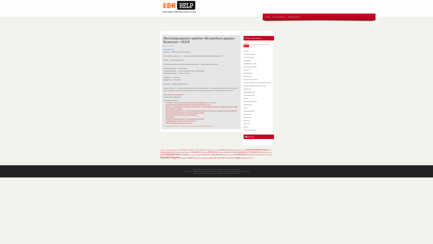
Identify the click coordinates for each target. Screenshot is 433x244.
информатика (172, 154)
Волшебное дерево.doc (176, 95)
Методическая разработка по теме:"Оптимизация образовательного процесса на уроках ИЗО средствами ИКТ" (201, 111)
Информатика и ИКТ (250, 64)
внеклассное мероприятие (236, 152)
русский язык (215, 158)
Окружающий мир (249, 92)
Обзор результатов (294, 17)
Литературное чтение (251, 79)
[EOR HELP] (180, 13)
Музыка (264, 150)
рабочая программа (201, 158)
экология (249, 158)
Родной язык (248, 114)
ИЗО (192, 126)
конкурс (199, 155)
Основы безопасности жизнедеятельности (257, 82)
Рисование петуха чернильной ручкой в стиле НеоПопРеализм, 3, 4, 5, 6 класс (191, 103)
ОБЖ (269, 150)
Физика (246, 98)
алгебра (204, 152)
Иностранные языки (250, 67)
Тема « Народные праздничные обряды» (179, 123)
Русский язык (248, 105)
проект (190, 158)
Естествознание (249, 57)
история (184, 154)
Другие (246, 127)
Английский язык (225, 150)
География (247, 60)
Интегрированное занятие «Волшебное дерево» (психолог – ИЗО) (199, 40)
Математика (247, 76)
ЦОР (200, 152)
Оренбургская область (182, 152)
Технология (247, 117)
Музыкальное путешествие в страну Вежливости (181, 115)
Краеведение (248, 73)
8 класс (203, 150)
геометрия (262, 152)
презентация (169, 157)
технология (230, 158)
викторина (220, 152)
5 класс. (184, 150)
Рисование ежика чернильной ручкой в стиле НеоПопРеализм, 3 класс (188, 105)
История (246, 70)
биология (212, 152)
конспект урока (208, 154)
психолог (210, 126)
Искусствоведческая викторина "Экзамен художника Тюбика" (185, 113)
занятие (188, 126)
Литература (247, 89)
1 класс (179, 150)
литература (239, 154)
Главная (267, 17)
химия (243, 158)
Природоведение (249, 111)
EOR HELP (205, 169)
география (253, 152)
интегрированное (200, 126)
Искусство (175, 126)
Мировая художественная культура (255, 86)
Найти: (246, 43)
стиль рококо (170, 117)
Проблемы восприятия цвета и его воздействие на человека (185, 119)
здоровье (269, 152)
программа (183, 158)
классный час (192, 154)
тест (223, 157)
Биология (247, 120)
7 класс (197, 150)
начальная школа (253, 155)
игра (162, 155)
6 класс (191, 150)
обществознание (266, 155)
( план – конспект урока (168, 150)
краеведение (221, 155)
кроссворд (230, 154)
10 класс (215, 150)
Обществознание (249, 95)
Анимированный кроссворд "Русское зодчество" (181, 121)
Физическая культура (250, 101)
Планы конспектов (279, 17)
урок (238, 157)
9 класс (210, 150)
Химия (246, 108)
